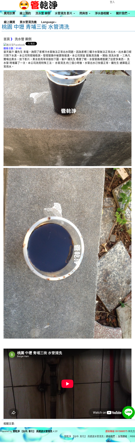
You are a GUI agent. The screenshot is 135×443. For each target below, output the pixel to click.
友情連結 (122, 436)
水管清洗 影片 (64, 13)
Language (48, 22)
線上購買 (9, 22)
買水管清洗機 (28, 22)
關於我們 (122, 13)
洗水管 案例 (43, 13)
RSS (132, 436)
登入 (112, 2)
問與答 (84, 13)
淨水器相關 (102, 13)
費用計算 (9, 13)
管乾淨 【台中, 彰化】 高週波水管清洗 (32, 431)
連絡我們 (110, 436)
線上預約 (25, 13)
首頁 (7, 39)
